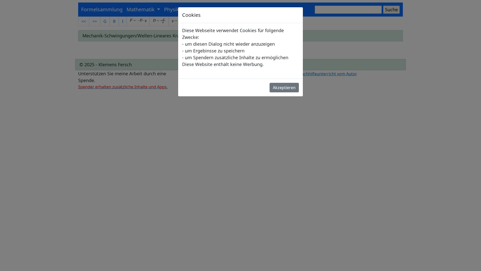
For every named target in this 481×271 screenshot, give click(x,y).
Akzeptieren (284, 87)
